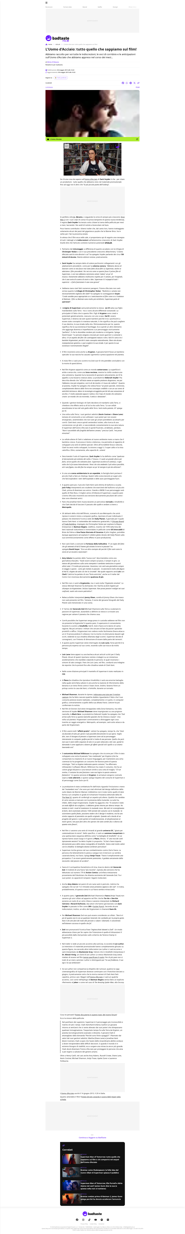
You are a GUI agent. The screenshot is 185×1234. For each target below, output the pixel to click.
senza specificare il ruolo (94, 957)
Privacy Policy (84, 1224)
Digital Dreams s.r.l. (72, 1227)
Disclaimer (101, 1224)
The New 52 (67, 797)
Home (50, 44)
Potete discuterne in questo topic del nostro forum (96, 1015)
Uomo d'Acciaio (91, 179)
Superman (49, 87)
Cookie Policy (93, 1224)
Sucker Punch (98, 906)
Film (138, 87)
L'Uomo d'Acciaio (56, 139)
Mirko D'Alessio (53, 62)
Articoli (58, 44)
